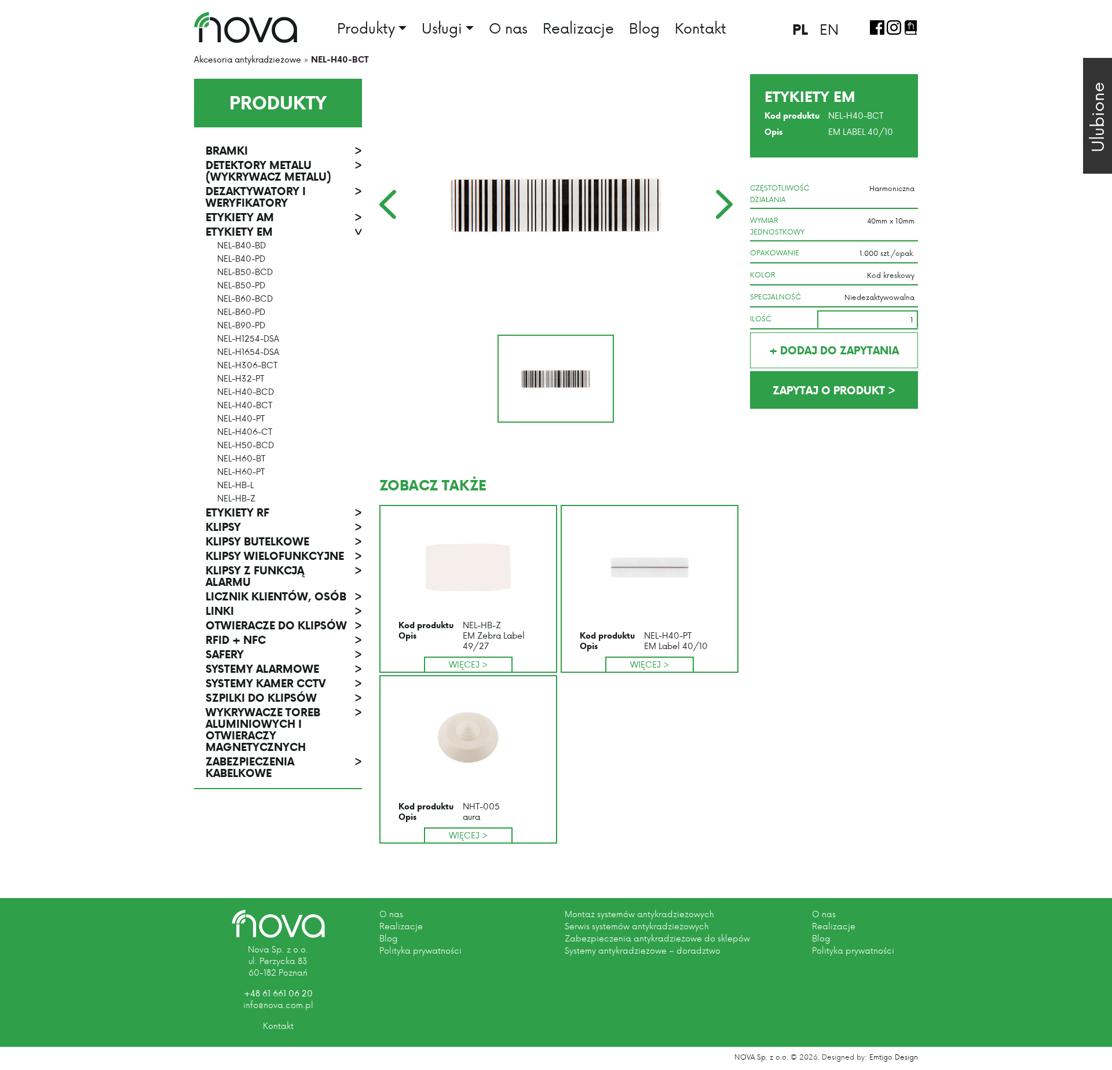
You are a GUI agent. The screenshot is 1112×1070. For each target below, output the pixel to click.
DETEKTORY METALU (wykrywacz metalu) (284, 170)
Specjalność (775, 296)
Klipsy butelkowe (284, 541)
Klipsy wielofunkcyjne (284, 556)
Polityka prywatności (420, 950)
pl (800, 29)
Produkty (366, 29)
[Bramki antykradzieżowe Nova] (245, 27)
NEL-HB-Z (236, 498)
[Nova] (278, 924)
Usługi (442, 29)
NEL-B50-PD (241, 285)
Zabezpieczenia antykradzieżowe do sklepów (657, 938)
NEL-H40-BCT (244, 405)
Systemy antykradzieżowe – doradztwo (642, 950)
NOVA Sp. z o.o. (761, 1056)
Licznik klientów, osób (284, 596)
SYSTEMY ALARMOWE (284, 669)
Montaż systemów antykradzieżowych (639, 914)
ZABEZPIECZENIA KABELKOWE (284, 767)
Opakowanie (774, 252)
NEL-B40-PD (241, 259)
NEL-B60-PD (241, 312)
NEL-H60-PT (241, 472)
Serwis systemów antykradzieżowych (637, 926)
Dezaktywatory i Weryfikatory (284, 196)
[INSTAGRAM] (894, 27)
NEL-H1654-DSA (248, 352)
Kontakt (700, 27)
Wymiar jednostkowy (777, 226)
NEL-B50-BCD (245, 272)
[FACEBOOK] (877, 27)
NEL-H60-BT (241, 458)
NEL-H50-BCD (245, 445)
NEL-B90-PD (241, 325)
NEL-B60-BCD (245, 299)
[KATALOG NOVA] (911, 27)
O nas (508, 27)
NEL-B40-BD (241, 245)
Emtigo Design (893, 1056)
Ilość (760, 318)
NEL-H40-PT (241, 418)
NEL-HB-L (235, 485)
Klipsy (284, 527)
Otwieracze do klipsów (284, 625)
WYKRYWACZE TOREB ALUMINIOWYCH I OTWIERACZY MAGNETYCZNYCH (284, 729)
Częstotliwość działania (780, 193)
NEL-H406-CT (244, 432)
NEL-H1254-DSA (248, 339)
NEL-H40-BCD (245, 392)
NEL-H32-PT (240, 378)
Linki (284, 611)
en (829, 29)
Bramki (284, 150)
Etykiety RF (284, 512)
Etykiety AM (284, 217)
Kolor (763, 274)
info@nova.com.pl (278, 1005)
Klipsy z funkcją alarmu (284, 576)
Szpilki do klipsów (284, 697)
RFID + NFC (284, 640)
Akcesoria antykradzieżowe (247, 59)
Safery (284, 654)
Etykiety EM (284, 231)
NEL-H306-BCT (247, 365)
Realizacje (578, 27)
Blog (644, 27)
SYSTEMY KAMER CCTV (284, 683)
